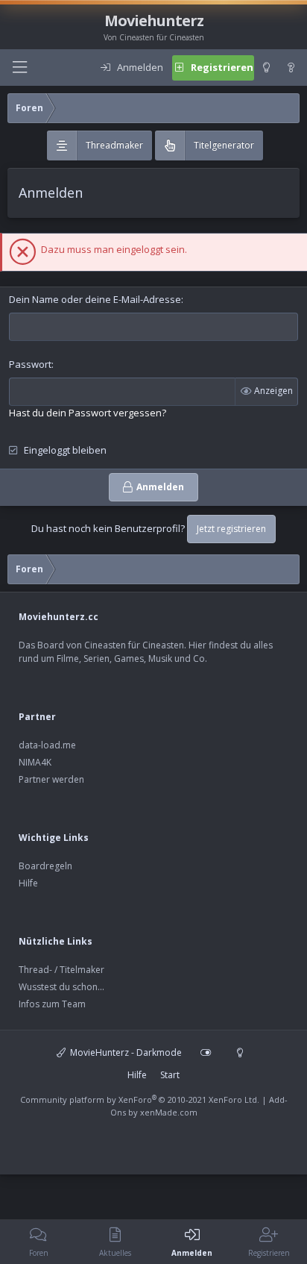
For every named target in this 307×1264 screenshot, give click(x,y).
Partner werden (51, 779)
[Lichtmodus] (266, 68)
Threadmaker (114, 145)
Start (170, 1075)
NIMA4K (35, 762)
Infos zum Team (52, 1004)
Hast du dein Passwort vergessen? (87, 412)
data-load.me (47, 745)
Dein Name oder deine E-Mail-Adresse (95, 299)
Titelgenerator (224, 145)
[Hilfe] (291, 68)
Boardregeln (45, 866)
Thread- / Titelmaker (61, 969)
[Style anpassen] (206, 1053)
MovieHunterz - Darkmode (125, 1052)
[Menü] (19, 67)
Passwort (30, 364)
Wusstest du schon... (61, 986)
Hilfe (28, 883)
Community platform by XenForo (139, 1099)
